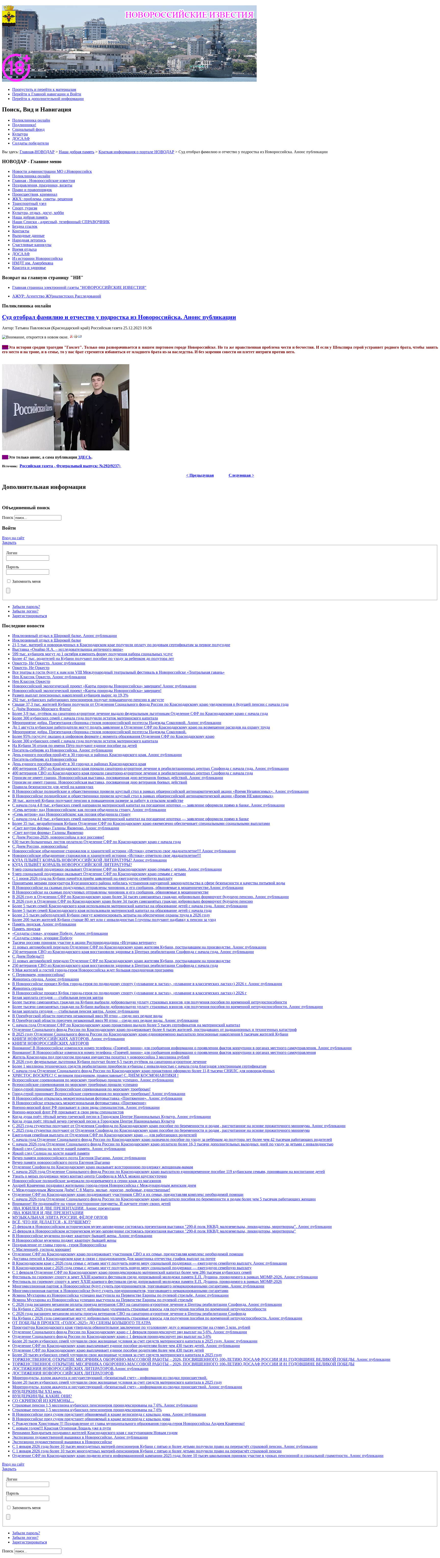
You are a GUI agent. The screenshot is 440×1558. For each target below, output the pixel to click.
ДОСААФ (21, 138)
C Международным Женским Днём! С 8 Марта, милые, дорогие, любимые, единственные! (91, 1190)
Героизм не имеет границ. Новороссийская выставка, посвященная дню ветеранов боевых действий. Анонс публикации (117, 777)
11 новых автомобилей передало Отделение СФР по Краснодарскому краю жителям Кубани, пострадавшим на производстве (121, 961)
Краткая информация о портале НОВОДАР (136, 152)
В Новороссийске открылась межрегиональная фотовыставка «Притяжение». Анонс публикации (97, 1098)
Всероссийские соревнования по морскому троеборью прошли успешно (75, 1084)
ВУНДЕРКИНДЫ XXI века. (37, 1391)
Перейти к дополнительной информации (48, 98)
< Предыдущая (200, 475)
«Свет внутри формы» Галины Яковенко (47, 832)
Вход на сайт (13, 538)
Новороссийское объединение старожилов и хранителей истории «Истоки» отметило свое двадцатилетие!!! (106, 855)
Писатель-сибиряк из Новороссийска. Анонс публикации (62, 750)
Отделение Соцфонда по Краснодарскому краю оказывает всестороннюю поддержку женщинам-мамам (102, 1167)
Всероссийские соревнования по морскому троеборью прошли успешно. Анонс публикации (93, 1080)
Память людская (26, 929)
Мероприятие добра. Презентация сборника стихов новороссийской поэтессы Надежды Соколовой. (99, 732)
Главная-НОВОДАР (37, 152)
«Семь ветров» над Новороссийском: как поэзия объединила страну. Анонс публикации (89, 810)
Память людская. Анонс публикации (44, 924)
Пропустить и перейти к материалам (44, 89)
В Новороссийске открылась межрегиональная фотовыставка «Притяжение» (79, 1103)
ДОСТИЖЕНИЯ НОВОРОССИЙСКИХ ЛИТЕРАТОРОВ (63, 1373)
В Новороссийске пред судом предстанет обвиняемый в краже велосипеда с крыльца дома (91, 1419)
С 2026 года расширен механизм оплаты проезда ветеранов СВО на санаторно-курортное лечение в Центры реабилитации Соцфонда (129, 1313)
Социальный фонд (28, 129)
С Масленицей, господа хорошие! (41, 1249)
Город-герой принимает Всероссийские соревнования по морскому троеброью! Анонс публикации (98, 1094)
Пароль (12, 567)
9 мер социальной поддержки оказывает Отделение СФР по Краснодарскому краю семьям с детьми (99, 874)
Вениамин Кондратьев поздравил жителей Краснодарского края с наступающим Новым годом (94, 1432)
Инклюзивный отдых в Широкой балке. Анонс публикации (64, 635)
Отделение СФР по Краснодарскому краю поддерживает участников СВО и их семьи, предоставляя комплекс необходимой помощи (127, 1194)
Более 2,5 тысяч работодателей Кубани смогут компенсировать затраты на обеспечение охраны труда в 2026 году (111, 915)
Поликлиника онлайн (31, 120)
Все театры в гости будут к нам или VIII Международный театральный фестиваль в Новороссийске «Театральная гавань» (118, 672)
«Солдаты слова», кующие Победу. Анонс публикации (60, 933)
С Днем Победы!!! (28, 956)
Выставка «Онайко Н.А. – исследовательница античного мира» (67, 649)
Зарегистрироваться (29, 616)
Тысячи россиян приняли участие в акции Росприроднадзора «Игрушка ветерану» (84, 942)
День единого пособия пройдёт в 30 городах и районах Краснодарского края (79, 764)
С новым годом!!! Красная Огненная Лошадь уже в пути (61, 1428)
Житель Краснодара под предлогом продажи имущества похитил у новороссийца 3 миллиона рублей (100, 1057)
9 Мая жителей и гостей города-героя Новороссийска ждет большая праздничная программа (92, 970)
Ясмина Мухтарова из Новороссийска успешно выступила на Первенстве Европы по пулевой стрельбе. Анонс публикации (120, 1295)
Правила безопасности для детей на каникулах (52, 787)
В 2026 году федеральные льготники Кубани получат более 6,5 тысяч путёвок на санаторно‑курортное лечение (109, 1061)
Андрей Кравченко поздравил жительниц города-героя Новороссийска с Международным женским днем (104, 1185)
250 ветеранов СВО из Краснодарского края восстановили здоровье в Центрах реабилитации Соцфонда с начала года (115, 965)
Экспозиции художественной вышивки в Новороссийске (62, 1442)
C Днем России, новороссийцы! (40, 846)
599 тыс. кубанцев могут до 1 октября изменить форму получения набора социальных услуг (92, 654)
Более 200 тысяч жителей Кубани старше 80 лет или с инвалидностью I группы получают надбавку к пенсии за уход (114, 919)
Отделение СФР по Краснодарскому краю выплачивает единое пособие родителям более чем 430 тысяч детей (108, 1350)
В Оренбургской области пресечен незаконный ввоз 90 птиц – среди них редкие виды (87, 1016)
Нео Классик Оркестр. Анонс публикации (49, 677)
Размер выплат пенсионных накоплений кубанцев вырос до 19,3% (70, 695)
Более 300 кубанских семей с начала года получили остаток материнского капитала (85, 718)
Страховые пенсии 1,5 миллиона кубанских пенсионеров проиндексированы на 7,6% (87, 1410)
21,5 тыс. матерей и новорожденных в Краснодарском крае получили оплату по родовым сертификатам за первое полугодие (121, 645)
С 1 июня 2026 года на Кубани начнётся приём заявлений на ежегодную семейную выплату (92, 878)
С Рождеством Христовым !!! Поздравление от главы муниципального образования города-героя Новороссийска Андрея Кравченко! (128, 1423)
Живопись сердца (27, 988)
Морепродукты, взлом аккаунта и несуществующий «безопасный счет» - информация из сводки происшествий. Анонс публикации (127, 1387)
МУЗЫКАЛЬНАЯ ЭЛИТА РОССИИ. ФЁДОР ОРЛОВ (60, 1217)
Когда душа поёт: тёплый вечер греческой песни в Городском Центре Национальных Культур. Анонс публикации (111, 1116)
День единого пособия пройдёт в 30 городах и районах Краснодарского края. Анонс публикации (97, 755)
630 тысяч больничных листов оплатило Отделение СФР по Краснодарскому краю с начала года (96, 842)
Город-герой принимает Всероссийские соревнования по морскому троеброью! (81, 1089)
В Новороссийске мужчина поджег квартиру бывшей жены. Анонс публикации (82, 1236)
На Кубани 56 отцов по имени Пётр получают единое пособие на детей (74, 745)
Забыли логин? (25, 611)
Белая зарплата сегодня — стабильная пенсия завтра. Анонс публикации (75, 1011)
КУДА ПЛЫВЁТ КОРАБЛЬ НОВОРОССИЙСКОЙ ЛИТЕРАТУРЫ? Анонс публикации (89, 860)
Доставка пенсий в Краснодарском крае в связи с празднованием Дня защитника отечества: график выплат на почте (113, 1258)
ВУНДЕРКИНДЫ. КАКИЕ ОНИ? (42, 1396)
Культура (20, 134)
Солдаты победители (30, 143)
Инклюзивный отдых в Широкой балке (46, 640)
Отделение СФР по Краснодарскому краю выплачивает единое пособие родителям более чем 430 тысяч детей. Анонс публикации (126, 1345)
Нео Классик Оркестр (31, 681)
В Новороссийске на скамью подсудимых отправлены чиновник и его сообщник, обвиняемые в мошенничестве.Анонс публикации (127, 887)
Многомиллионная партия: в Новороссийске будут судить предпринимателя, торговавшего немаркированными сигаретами (120, 1290)
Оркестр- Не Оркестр (30, 667)
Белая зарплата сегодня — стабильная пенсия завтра (57, 997)
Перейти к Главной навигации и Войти (46, 94)
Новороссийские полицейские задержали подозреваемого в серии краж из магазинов (86, 1181)
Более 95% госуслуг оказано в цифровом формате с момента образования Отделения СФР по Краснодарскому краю (113, 736)
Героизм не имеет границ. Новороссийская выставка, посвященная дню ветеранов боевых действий (99, 782)
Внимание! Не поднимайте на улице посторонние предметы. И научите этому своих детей (91, 1203)
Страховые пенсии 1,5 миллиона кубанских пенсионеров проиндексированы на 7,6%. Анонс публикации (105, 1405)
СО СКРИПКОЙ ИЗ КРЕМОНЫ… (43, 1400)
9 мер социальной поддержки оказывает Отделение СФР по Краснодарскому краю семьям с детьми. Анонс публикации (117, 869)
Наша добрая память (76, 152)
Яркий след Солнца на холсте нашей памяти (51, 1153)
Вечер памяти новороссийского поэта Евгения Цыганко (61, 1162)
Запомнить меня (26, 581)
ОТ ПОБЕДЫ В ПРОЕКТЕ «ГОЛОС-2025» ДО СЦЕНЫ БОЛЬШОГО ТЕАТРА (81, 1323)
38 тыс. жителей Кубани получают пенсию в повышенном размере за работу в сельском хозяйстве (97, 800)
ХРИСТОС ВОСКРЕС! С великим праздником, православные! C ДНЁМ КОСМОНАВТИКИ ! (95, 1075)
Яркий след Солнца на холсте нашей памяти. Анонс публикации (69, 1148)
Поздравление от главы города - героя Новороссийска (59, 1245)
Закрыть (9, 542)
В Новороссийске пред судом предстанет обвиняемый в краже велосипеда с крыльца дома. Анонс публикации (109, 1414)
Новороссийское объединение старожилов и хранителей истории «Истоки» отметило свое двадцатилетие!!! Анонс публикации (124, 851)
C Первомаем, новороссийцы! (38, 974)
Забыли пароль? (26, 606)
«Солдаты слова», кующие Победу (42, 938)
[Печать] (76, 337)
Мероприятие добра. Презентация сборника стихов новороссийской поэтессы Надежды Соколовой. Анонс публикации (116, 722)
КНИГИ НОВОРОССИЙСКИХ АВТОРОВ (50, 1043)
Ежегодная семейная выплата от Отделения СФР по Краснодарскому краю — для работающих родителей (104, 1135)
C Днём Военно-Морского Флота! (41, 709)
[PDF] (72, 337)
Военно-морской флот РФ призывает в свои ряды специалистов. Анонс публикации (86, 1107)
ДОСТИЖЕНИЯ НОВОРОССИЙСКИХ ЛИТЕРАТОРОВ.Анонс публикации (80, 1368)
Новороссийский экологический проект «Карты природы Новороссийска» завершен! (86, 690)
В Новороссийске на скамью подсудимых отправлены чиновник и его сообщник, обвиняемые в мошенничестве (110, 892)
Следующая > (241, 475)
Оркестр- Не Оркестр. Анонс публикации (48, 663)
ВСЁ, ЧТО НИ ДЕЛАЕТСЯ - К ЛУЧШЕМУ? (51, 1222)
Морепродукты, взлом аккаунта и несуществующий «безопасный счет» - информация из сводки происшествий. (109, 1378)
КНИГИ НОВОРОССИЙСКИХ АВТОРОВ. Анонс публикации (68, 1039)
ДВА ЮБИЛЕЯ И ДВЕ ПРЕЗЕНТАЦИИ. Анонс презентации (66, 1208)
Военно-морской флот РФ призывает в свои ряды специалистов (68, 1112)
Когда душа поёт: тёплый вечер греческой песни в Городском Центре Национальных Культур (93, 1121)
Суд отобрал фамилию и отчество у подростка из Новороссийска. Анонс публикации (119, 317)
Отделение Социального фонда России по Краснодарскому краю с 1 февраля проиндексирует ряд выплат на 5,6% (111, 1336)
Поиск (8, 517)
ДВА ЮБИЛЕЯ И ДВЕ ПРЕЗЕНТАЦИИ (48, 1213)
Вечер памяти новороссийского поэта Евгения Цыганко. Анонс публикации (79, 1158)
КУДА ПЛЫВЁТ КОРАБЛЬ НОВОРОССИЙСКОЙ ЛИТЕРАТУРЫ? (72, 864)
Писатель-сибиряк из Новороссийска (44, 759)
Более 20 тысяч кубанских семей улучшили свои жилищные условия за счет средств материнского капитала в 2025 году (117, 1355)
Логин (11, 553)
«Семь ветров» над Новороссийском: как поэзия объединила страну (71, 814)
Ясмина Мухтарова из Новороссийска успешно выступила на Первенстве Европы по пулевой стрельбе (102, 1300)
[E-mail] (80, 337)
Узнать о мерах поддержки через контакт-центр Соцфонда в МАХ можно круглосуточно (89, 1176)
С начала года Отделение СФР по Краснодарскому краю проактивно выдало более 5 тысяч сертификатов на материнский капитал (126, 1025)
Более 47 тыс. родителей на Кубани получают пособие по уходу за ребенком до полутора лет (93, 658)
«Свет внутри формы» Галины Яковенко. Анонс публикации (65, 828)
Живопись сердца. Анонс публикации (45, 979)
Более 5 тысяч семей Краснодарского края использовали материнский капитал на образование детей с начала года (112, 910)
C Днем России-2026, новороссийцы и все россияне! (58, 837)
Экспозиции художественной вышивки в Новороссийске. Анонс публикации (80, 1437)
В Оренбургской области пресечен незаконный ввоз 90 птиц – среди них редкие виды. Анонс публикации (105, 1020)
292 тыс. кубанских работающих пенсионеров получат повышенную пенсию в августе (88, 700)
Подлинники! (24, 125)
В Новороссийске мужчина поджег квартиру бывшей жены (64, 1240)
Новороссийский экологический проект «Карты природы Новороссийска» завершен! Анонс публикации (104, 686)
